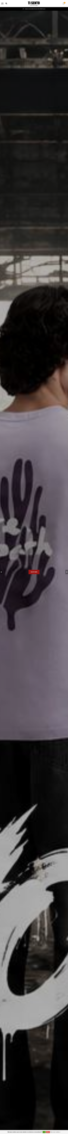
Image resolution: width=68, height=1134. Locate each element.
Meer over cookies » (55, 1132)
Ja (44, 1132)
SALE (34, 582)
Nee (48, 1132)
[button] (1, 572)
